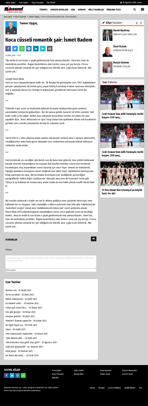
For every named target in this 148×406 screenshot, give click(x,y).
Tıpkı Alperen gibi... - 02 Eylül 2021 (21, 338)
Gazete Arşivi (127, 374)
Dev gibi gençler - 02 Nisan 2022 (20, 312)
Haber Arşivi (105, 374)
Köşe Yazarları (20, 16)
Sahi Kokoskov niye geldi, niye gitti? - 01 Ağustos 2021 (31, 342)
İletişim (102, 388)
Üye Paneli (51, 2)
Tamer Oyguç (34, 16)
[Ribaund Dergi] (18, 9)
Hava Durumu (105, 370)
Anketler (55, 377)
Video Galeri (79, 370)
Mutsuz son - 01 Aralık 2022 (18, 290)
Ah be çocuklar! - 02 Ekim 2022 (20, 294)
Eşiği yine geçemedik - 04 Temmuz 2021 (24, 346)
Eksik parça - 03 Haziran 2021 (19, 351)
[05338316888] (23, 375)
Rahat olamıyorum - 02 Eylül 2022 (21, 299)
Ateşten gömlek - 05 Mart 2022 (20, 316)
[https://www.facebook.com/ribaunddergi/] (6, 375)
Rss (140, 388)
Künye (92, 388)
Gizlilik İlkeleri (129, 388)
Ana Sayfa (8, 16)
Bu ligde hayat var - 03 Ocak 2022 (21, 325)
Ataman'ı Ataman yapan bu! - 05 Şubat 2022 (26, 320)
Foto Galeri (56, 370)
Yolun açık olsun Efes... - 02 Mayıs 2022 (24, 307)
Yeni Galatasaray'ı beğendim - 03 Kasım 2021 (27, 333)
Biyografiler (79, 374)
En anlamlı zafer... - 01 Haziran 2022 (22, 303)
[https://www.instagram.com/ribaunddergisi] (17, 375)
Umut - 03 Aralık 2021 (15, 329)
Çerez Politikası (114, 388)
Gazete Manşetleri (129, 370)
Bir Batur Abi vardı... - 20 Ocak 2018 (22, 355)
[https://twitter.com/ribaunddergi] (12, 375)
